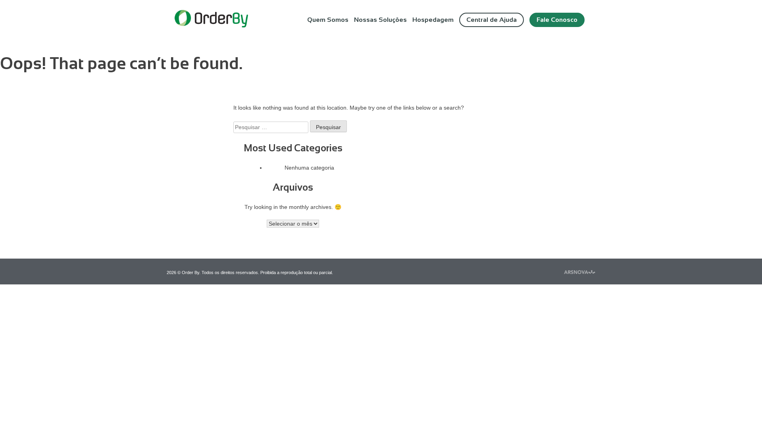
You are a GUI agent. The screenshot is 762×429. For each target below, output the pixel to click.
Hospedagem (433, 19)
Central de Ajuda (491, 19)
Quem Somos (327, 19)
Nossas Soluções (380, 19)
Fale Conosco (557, 19)
